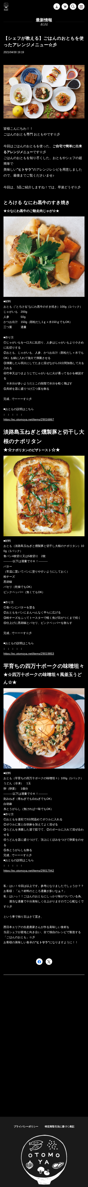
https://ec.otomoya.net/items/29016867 (28, 419)
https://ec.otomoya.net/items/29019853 (28, 653)
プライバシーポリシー (26, 1126)
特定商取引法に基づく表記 (59, 1126)
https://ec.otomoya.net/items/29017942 (28, 870)
